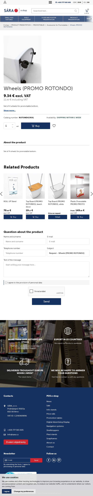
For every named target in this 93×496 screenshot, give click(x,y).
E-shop (6, 25)
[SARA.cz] (16, 10)
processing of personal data (14, 466)
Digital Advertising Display (58, 422)
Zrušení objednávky (16, 442)
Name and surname (12, 237)
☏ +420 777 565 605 (63, 2)
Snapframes (51, 438)
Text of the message (12, 260)
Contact (50, 447)
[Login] (5, 2)
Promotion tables (54, 418)
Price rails (50, 414)
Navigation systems (55, 426)
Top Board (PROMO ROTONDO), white (56, 202)
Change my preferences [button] (24, 491)
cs (84, 2)
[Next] (92, 194)
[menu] (50, 2)
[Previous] (1, 194)
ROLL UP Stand (10, 201)
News (48, 401)
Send (46, 301)
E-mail (50, 237)
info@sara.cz (13, 434)
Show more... (10, 110)
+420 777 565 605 (15, 430)
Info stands (51, 410)
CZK (74, 2)
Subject (50, 248)
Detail (57, 217)
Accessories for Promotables (57, 25)
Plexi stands (51, 434)
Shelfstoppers (52, 430)
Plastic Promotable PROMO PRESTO (78, 202)
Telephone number (12, 248)
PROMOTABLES (38, 25)
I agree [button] (6, 491)
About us (50, 442)
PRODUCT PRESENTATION (21, 25)
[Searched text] (76, 11)
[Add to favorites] (54, 125)
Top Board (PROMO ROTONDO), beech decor (34, 204)
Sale (48, 405)
